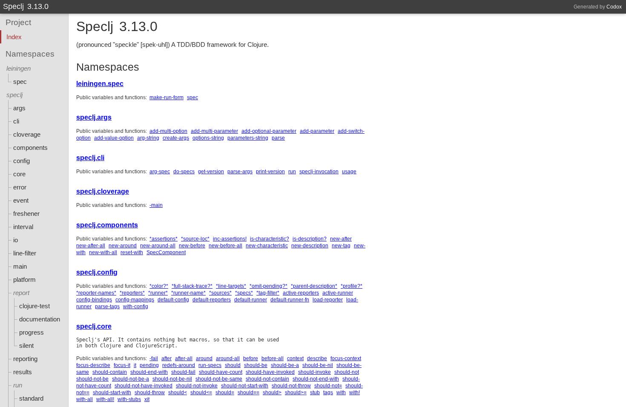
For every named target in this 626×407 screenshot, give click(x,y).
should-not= (328, 386)
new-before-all (225, 246)
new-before (192, 246)
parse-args (240, 172)
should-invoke (314, 372)
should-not (346, 372)
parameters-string (247, 138)
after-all (183, 358)
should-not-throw (291, 386)
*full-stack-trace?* (192, 286)
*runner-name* (188, 293)
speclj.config (97, 272)
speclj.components (107, 225)
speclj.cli (90, 157)
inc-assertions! (230, 239)
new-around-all (157, 246)
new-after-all (90, 246)
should (233, 365)
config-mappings (134, 300)
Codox (614, 7)
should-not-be (92, 379)
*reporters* (132, 293)
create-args (176, 138)
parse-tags (107, 307)
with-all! (105, 399)
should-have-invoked (270, 372)
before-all (272, 358)
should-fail (183, 372)
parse (278, 138)
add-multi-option (168, 131)
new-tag (341, 246)
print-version (270, 172)
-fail (153, 358)
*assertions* (163, 239)
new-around (123, 246)
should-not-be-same (218, 379)
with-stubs (129, 399)
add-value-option (114, 138)
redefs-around (178, 365)
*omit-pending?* (268, 286)
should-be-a (285, 365)
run (292, 172)
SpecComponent (166, 252)
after (166, 358)
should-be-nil (317, 365)
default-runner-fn (289, 300)
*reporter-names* (96, 293)
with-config (135, 307)
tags (328, 393)
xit (146, 399)
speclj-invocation (319, 172)
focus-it (122, 365)
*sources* (220, 293)
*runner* (158, 293)
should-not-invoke (197, 386)
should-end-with (149, 372)
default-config (173, 300)
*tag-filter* (267, 293)
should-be (255, 365)
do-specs (184, 172)
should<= (201, 393)
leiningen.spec (99, 83)
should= (224, 393)
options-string (208, 138)
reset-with (132, 252)
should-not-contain (267, 379)
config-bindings (94, 300)
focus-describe (93, 365)
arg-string (148, 138)
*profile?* (351, 286)
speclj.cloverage (102, 191)
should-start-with (112, 393)
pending (149, 365)
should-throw (150, 393)
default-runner (250, 300)
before (250, 358)
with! (354, 393)
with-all (84, 399)
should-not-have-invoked (143, 386)
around (204, 358)
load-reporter (328, 300)
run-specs (209, 365)
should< (177, 393)
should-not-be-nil (172, 379)
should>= (296, 393)
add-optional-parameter (268, 131)
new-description (309, 246)
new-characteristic (267, 246)
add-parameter (317, 131)
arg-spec (159, 172)
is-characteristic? (269, 239)
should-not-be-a (130, 379)
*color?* (158, 286)
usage (349, 172)
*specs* (244, 293)
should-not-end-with (316, 379)
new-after (341, 239)
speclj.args (94, 117)
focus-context (345, 358)
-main (156, 205)
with (341, 393)
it (135, 365)
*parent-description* (314, 286)
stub (315, 393)
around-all (228, 358)
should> (272, 393)
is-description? (310, 239)
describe (317, 358)
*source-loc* (195, 239)
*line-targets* (231, 286)
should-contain (109, 372)
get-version (211, 172)
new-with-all (103, 252)
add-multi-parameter (214, 131)
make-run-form (166, 97)
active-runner (337, 293)
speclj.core (94, 326)
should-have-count (220, 372)
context (295, 358)
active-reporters (301, 293)
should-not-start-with (244, 386)
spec (192, 97)
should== (248, 393)
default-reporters (211, 300)
